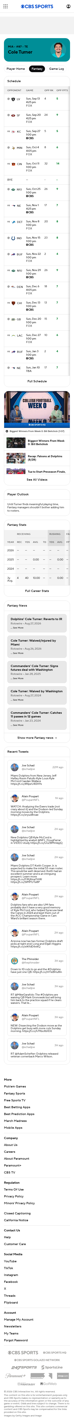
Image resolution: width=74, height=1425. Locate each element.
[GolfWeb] (48, 1384)
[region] (37, 409)
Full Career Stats (37, 591)
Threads (9, 1296)
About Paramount (16, 1159)
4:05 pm (32, 149)
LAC (19, 336)
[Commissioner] (41, 1375)
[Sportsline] (52, 1367)
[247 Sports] (24, 1367)
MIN (19, 148)
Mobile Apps (13, 1128)
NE (19, 206)
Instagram (11, 1275)
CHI (19, 303)
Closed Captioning (17, 1213)
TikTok (8, 1268)
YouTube (10, 1261)
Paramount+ (12, 1165)
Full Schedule (37, 381)
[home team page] (13, 99)
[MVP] (63, 1374)
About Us (10, 1145)
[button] (5, 6)
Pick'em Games (15, 1086)
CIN (19, 164)
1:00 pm (33, 133)
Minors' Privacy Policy (19, 1203)
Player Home (16, 69)
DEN (20, 287)
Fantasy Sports (14, 1093)
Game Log (56, 69)
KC (19, 132)
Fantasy (37, 69)
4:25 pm (33, 100)
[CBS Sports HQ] (54, 1352)
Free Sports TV (14, 1100)
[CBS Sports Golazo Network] (37, 1360)
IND (19, 238)
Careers (9, 1152)
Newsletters (12, 1326)
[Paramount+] (15, 1375)
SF (18, 115)
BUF (20, 254)
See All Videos (37, 480)
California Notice (16, 1220)
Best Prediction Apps (19, 1114)
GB (19, 319)
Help (7, 1237)
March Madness (15, 1121)
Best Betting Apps (17, 1107)
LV (18, 99)
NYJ (19, 189)
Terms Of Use (14, 1190)
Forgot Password (16, 1340)
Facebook (11, 1282)
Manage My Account (18, 1320)
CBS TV (9, 1172)
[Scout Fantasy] (26, 1384)
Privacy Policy (13, 1196)
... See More (17, 628)
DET (19, 222)
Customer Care (15, 1244)
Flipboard (11, 1303)
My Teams (11, 1333)
